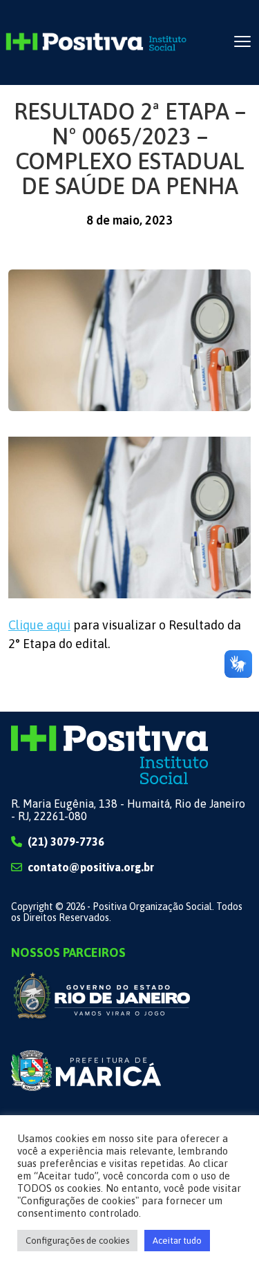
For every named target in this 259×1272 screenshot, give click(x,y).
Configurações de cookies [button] (77, 1240)
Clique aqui (39, 625)
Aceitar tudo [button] (177, 1240)
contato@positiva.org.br (91, 867)
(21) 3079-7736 (66, 841)
